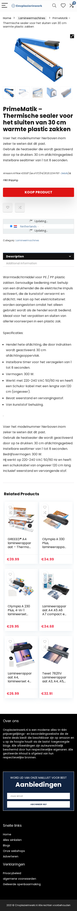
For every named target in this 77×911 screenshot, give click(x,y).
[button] (72, 36)
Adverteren (10, 856)
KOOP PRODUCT (38, 192)
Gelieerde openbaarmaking (22, 884)
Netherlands (28, 226)
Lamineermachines (32, 18)
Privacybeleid (12, 873)
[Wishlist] (63, 5)
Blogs (6, 845)
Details (64, 173)
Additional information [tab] (21, 263)
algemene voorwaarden (19, 879)
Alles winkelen (12, 840)
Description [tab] (15, 256)
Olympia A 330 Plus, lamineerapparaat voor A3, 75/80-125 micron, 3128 (54, 549)
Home (7, 18)
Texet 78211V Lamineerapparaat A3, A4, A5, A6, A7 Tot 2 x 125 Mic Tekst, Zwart (54, 683)
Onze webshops (14, 851)
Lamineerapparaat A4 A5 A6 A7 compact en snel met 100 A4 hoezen (54, 614)
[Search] (54, 5)
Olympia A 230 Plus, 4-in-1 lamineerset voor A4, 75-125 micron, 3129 (20, 614)
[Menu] (4, 5)
